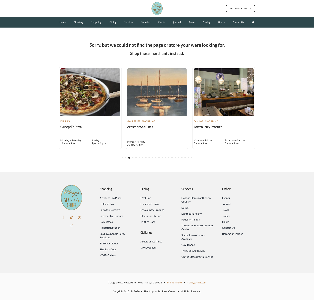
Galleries (146, 232)
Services (187, 189)
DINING (65, 121)
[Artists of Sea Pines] (157, 69)
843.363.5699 (174, 282)
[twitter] (79, 217)
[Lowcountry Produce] (224, 69)
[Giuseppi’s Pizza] (90, 69)
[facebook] (63, 217)
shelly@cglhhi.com (196, 282)
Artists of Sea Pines (140, 127)
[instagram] (71, 225)
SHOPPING (148, 121)
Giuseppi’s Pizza (71, 127)
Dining (144, 189)
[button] (122, 157)
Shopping (106, 189)
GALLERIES (133, 121)
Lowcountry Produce (208, 127)
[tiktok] (71, 217)
